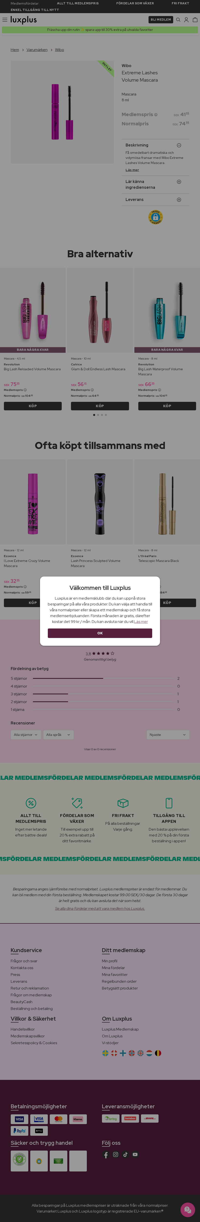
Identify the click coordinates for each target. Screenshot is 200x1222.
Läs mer (141, 621)
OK (100, 633)
